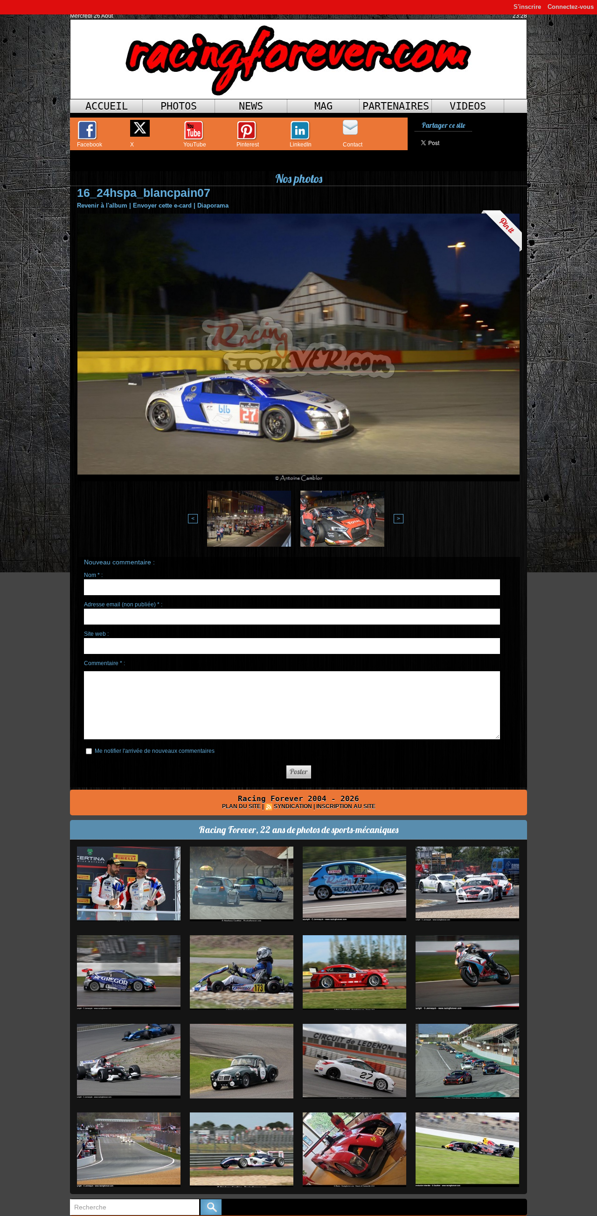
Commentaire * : (104, 663)
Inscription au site (345, 806)
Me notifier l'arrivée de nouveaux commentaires (155, 751)
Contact (352, 144)
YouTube (194, 144)
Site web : (96, 634)
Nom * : (93, 575)
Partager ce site (443, 125)
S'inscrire (527, 6)
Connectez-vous (571, 6)
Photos (178, 106)
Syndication (293, 806)
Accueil (106, 106)
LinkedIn (301, 144)
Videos (468, 106)
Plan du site (241, 806)
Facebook (89, 144)
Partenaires (395, 106)
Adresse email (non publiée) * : (123, 604)
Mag (323, 106)
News (251, 106)
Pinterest (247, 144)
